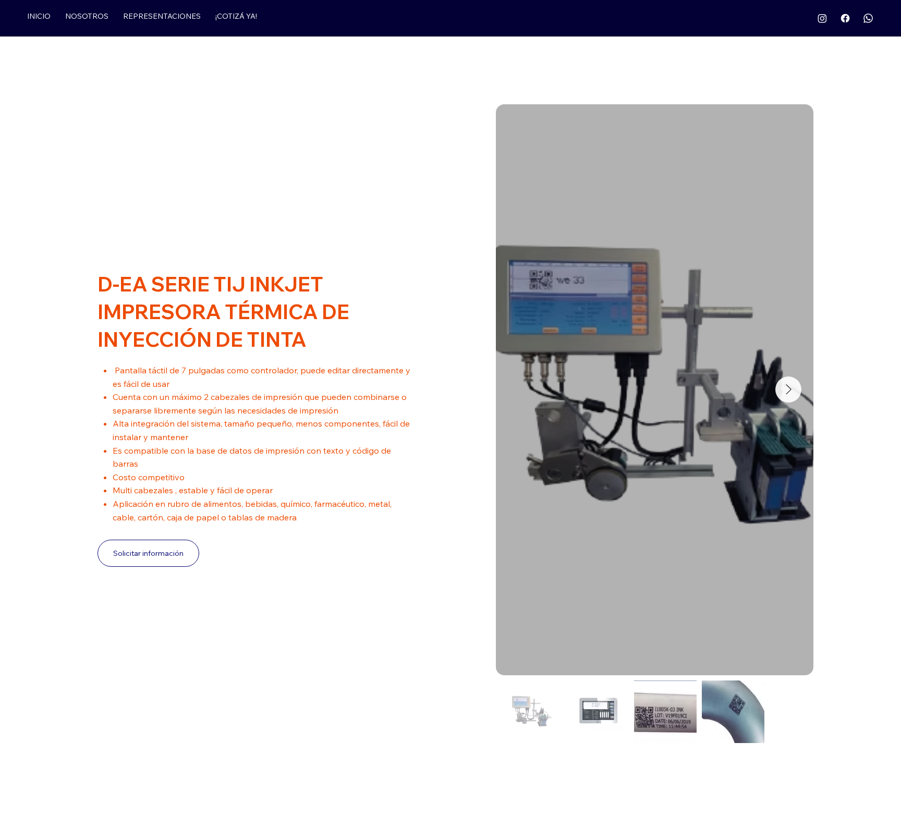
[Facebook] (845, 18)
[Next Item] (788, 389)
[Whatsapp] (868, 18)
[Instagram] (822, 18)
